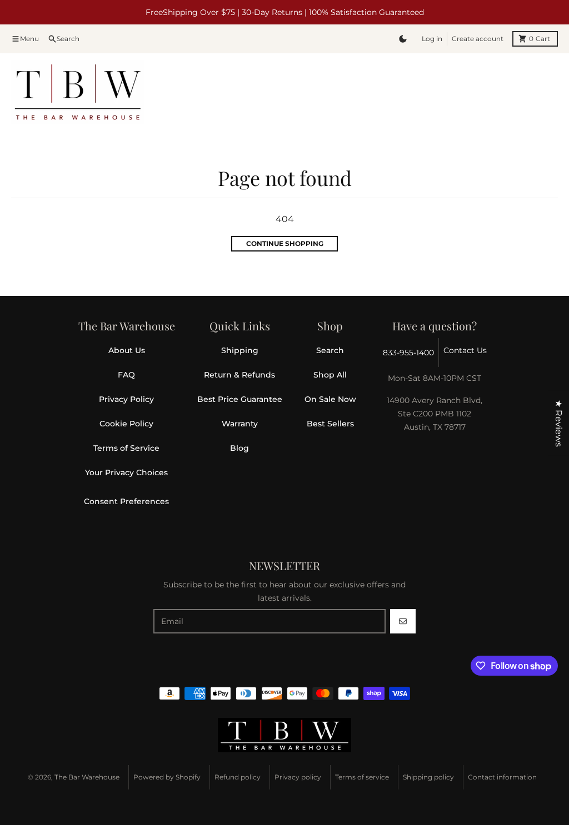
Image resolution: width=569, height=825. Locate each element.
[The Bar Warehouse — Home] (284, 735)
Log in (432, 38)
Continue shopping (284, 243)
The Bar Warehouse (86, 777)
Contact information (502, 777)
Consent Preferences (126, 501)
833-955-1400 (408, 353)
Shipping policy (428, 777)
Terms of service (362, 777)
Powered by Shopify (167, 777)
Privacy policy (297, 777)
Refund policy (237, 777)
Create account (477, 38)
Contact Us (465, 350)
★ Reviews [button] (558, 423)
